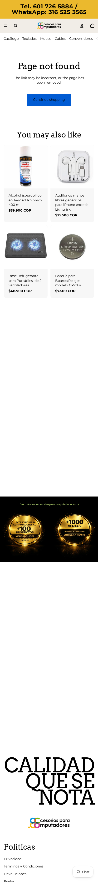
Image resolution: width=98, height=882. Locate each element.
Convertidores (81, 38)
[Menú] (5, 25)
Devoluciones (15, 874)
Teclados (29, 38)
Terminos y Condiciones (24, 866)
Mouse (45, 38)
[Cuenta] (82, 25)
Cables (60, 38)
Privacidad (12, 859)
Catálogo (11, 38)
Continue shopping (49, 99)
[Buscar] (15, 25)
